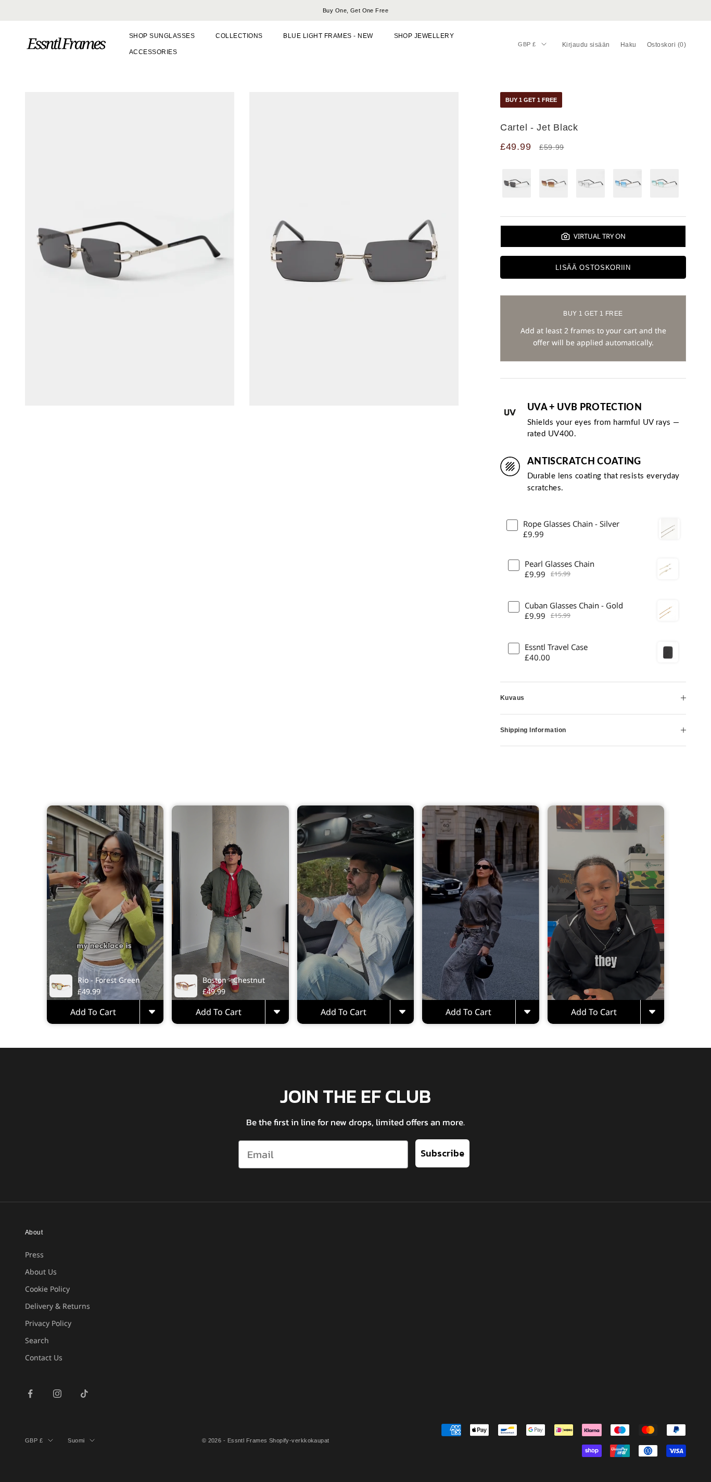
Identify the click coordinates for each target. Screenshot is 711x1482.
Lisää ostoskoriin (592, 267)
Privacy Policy (48, 1323)
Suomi (76, 1440)
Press (34, 1254)
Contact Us (43, 1357)
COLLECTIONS (238, 36)
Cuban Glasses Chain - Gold (574, 605)
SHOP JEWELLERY (424, 36)
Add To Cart (93, 1012)
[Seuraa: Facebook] (30, 1393)
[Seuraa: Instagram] (57, 1393)
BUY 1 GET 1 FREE (531, 100)
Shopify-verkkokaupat (299, 1440)
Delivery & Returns (57, 1306)
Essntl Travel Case (556, 647)
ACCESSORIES (153, 52)
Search (37, 1340)
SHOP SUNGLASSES (162, 36)
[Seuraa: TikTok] (84, 1393)
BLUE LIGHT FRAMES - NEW (328, 36)
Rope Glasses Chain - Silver (571, 524)
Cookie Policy (47, 1289)
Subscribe (442, 1153)
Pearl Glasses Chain (559, 564)
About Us (41, 1272)
